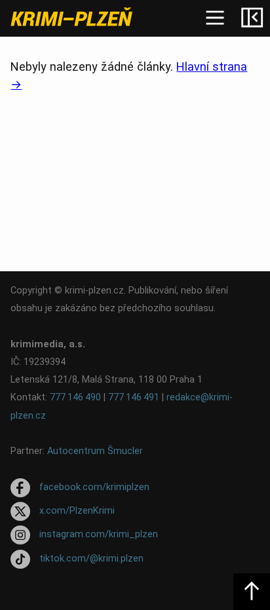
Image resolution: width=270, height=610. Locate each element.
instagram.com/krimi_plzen (98, 535)
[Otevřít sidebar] (251, 18)
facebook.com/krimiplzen (94, 487)
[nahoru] (251, 591)
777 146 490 (75, 397)
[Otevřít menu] (215, 18)
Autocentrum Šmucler (95, 451)
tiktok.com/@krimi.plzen (91, 558)
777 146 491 (133, 397)
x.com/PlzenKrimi (77, 510)
